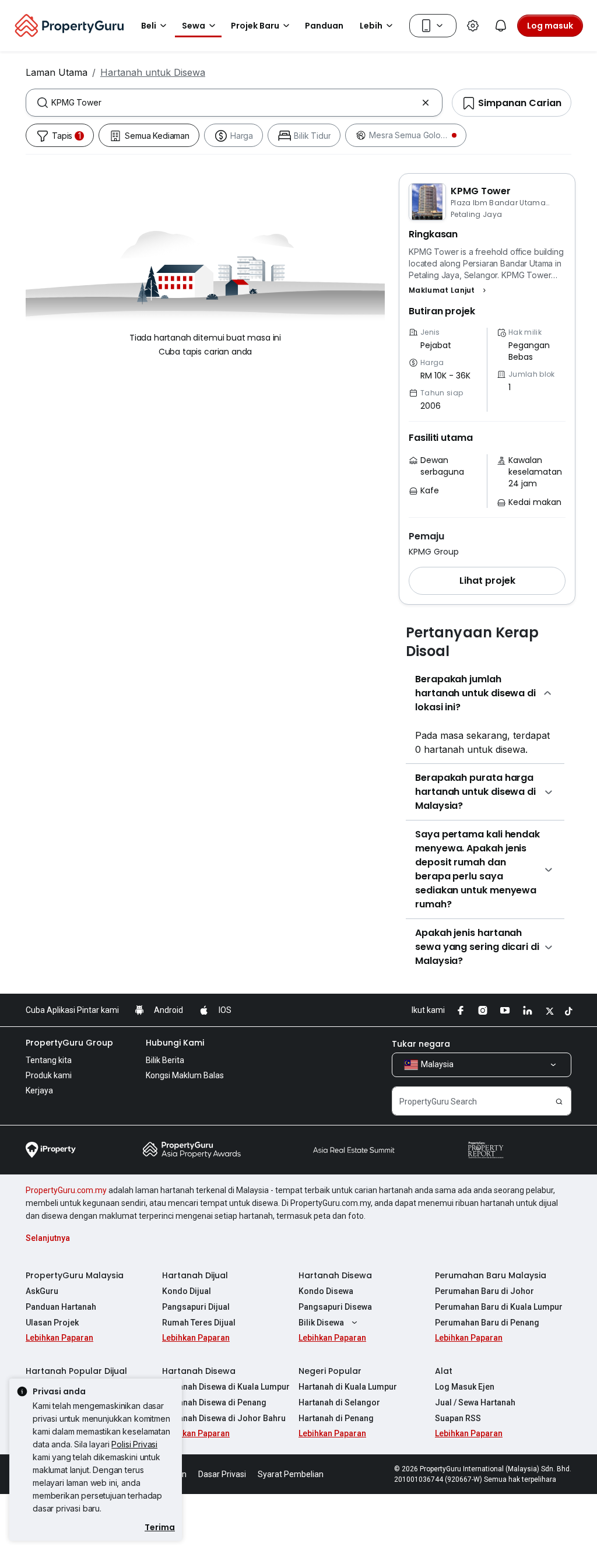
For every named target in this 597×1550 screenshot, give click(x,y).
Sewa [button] (193, 25)
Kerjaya (39, 1090)
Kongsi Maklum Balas (185, 1075)
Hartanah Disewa (335, 1275)
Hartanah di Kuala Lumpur (347, 1386)
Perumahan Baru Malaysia (490, 1275)
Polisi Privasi (134, 1444)
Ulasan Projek (52, 1322)
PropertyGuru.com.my (66, 1190)
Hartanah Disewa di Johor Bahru (224, 1418)
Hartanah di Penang (336, 1418)
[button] (449, 290)
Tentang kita (49, 1060)
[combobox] (234, 102)
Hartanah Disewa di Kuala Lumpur (226, 1386)
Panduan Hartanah (61, 1306)
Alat (443, 1371)
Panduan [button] (324, 25)
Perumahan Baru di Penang (487, 1322)
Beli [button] (148, 25)
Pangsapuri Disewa (335, 1306)
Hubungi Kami (175, 1042)
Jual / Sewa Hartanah (475, 1402)
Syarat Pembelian (291, 1474)
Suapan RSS (458, 1418)
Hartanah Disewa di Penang (214, 1402)
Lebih (371, 25)
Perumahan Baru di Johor (484, 1291)
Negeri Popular (329, 1371)
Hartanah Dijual (195, 1275)
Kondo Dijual (186, 1291)
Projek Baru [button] (255, 25)
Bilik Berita (165, 1060)
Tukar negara (421, 1044)
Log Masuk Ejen (464, 1386)
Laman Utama (56, 72)
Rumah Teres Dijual (199, 1322)
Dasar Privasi (222, 1474)
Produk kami (49, 1075)
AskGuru (42, 1291)
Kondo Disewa (325, 1291)
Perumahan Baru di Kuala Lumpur (499, 1306)
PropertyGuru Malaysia (75, 1275)
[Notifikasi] (500, 25)
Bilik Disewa (321, 1322)
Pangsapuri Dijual (196, 1306)
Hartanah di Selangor (339, 1402)
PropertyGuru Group (69, 1042)
